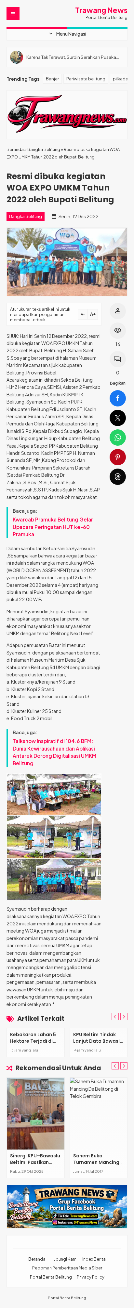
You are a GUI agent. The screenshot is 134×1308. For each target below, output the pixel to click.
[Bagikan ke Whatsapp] (118, 437)
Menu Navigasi (67, 33)
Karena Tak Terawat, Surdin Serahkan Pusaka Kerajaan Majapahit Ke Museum (71, 57)
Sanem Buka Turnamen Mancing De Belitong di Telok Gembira (96, 1165)
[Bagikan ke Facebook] (118, 398)
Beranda (37, 1259)
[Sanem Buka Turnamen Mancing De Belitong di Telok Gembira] (98, 1114)
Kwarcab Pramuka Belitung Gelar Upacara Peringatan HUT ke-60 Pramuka (53, 526)
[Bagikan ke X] (118, 418)
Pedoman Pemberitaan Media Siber (67, 1267)
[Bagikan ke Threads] (118, 477)
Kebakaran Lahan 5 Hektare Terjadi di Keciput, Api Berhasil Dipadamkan (34, 1044)
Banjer (52, 78)
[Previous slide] (115, 1016)
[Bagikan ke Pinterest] (118, 457)
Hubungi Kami (63, 1259)
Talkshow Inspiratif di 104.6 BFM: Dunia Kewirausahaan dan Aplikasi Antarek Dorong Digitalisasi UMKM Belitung (54, 752)
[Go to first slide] (123, 1016)
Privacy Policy (90, 1277)
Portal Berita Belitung (51, 1277)
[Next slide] (123, 1065)
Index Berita (94, 1259)
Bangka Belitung (25, 216)
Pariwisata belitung (85, 78)
